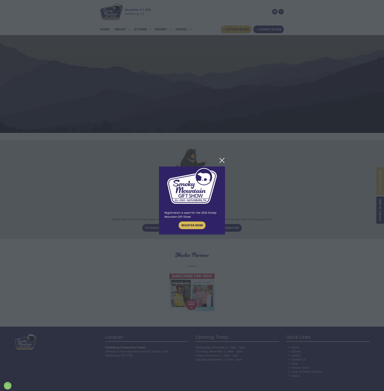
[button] (222, 160)
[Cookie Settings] (7, 385)
